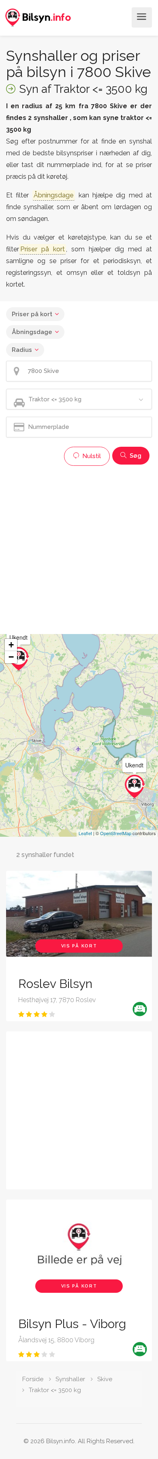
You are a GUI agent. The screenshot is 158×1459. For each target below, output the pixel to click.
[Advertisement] (79, 549)
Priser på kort (32, 314)
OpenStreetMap (115, 833)
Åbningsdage (32, 332)
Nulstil (91, 456)
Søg (134, 455)
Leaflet (85, 833)
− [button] (11, 657)
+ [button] (11, 645)
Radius (22, 350)
